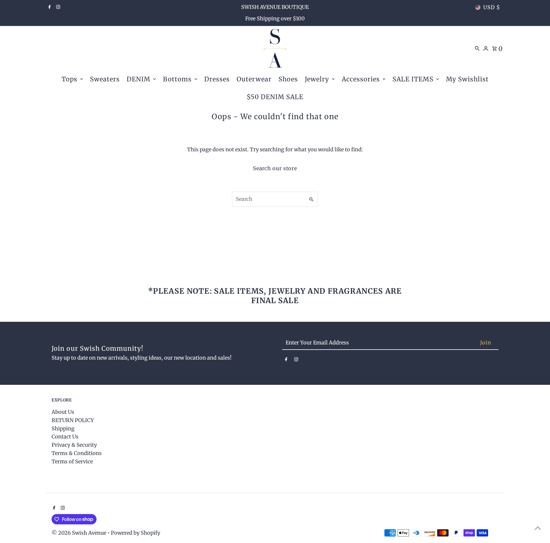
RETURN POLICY (73, 420)
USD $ (491, 7)
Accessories (361, 79)
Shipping (63, 428)
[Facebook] (49, 7)
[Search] (477, 48)
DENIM (138, 79)
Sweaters (105, 79)
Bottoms (177, 79)
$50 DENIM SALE (275, 97)
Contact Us (65, 436)
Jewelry (317, 79)
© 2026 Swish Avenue (79, 533)
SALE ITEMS (412, 79)
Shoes (288, 79)
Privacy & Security (74, 445)
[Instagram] (57, 7)
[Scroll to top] (537, 528)
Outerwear (254, 79)
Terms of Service (72, 461)
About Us (63, 412)
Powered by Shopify (135, 533)
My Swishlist (467, 79)
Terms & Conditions (77, 453)
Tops (69, 79)
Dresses (217, 79)
